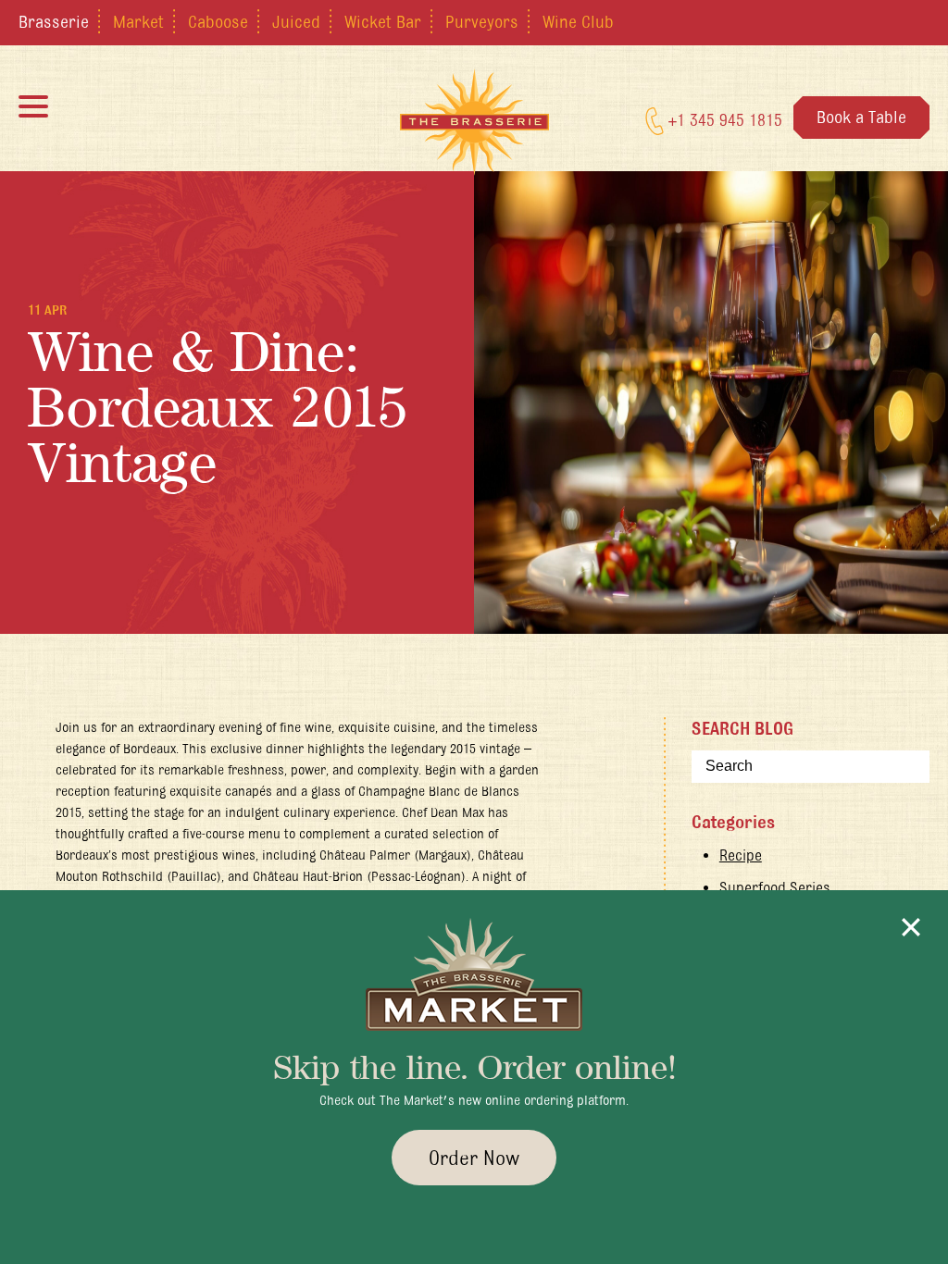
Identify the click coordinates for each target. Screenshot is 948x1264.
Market (138, 21)
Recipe (740, 855)
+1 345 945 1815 (723, 119)
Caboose (218, 21)
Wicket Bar (382, 21)
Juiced (296, 21)
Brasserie (54, 21)
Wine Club (578, 21)
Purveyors (481, 21)
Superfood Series (774, 887)
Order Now (474, 1157)
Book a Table (861, 116)
